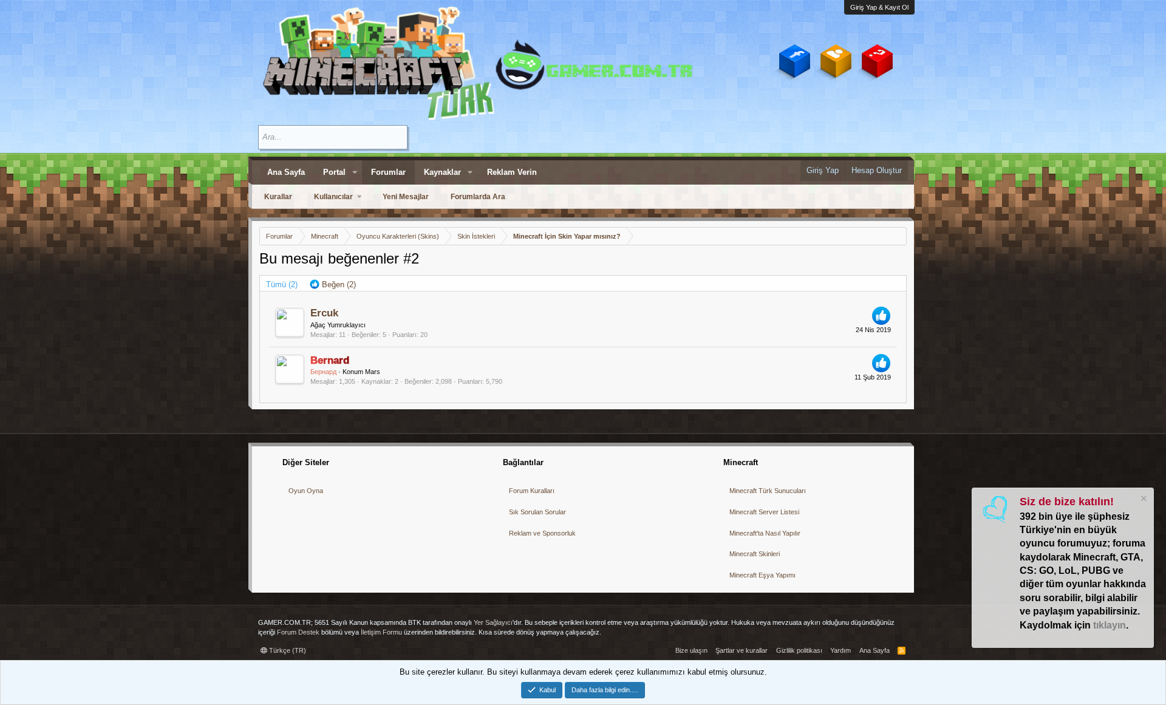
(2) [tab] (282, 284)
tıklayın (1109, 625)
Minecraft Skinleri (754, 553)
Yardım (840, 650)
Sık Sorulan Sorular (537, 512)
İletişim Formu (381, 632)
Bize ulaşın (691, 650)
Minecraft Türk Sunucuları (767, 490)
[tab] (333, 285)
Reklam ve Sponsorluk (542, 533)
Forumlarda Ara (478, 196)
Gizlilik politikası (799, 650)
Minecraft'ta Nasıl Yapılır (764, 533)
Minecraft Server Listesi (764, 512)
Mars (372, 371)
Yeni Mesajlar (406, 196)
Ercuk (324, 313)
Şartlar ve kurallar (741, 650)
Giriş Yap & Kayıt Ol (879, 7)
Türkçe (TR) (286, 650)
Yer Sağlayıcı (493, 622)
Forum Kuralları (531, 490)
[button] (355, 172)
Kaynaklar (442, 172)
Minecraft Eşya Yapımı (762, 575)
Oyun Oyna (305, 490)
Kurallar (278, 196)
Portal (334, 172)
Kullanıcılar (333, 196)
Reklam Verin (512, 172)
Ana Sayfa (286, 172)
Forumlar (388, 172)
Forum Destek (298, 632)
